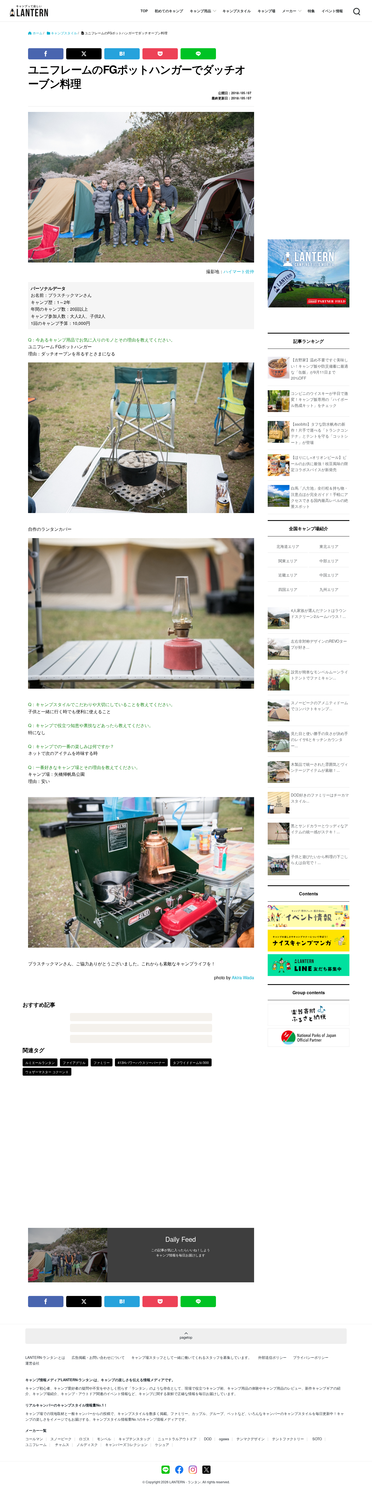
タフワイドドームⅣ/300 (191, 1062)
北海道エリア (287, 546)
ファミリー (101, 1062)
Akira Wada (243, 977)
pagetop (186, 1337)
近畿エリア (287, 575)
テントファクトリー (288, 1438)
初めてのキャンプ (169, 10)
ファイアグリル (74, 1062)
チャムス (62, 1444)
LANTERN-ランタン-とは (45, 1357)
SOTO (317, 1438)
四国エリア (287, 589)
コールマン (34, 1438)
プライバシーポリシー (310, 1357)
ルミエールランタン (40, 1062)
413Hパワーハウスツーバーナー (141, 1062)
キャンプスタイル (236, 10)
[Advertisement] (141, 1156)
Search (356, 8)
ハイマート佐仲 (239, 271)
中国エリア (329, 575)
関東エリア (287, 560)
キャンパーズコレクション (126, 1444)
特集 (311, 10)
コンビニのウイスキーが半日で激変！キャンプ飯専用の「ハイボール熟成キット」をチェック (319, 399)
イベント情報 (332, 10)
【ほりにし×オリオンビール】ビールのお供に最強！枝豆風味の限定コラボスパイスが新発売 (319, 463)
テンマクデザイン (250, 1438)
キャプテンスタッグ (134, 1438)
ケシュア (162, 1444)
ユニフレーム (36, 1444)
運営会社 (32, 1363)
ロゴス (84, 1438)
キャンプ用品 (200, 10)
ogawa (224, 1438)
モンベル (104, 1438)
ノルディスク (87, 1444)
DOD (208, 1438)
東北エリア (329, 546)
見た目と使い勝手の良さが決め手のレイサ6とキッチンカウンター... (319, 739)
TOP (144, 10)
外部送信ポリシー (272, 1357)
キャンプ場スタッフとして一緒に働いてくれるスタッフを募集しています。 (191, 1357)
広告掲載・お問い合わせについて (98, 1357)
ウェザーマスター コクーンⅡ (47, 1071)
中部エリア (329, 560)
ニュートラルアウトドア (177, 1438)
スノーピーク (61, 1438)
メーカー (289, 10)
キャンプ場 (266, 10)
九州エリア (329, 589)
